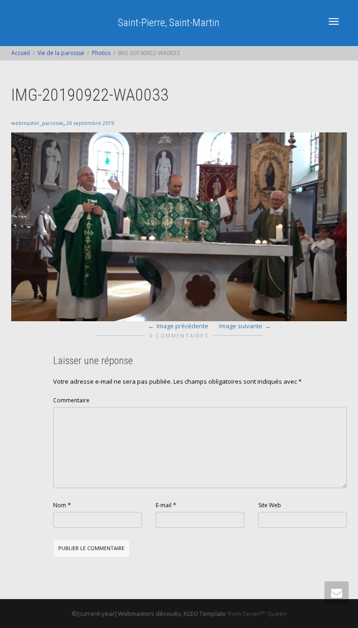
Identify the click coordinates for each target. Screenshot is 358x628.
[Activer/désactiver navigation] (334, 21)
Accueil (20, 53)
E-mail (164, 505)
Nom (59, 505)
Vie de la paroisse (60, 53)
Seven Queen (264, 613)
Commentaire (71, 400)
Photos (101, 53)
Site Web (269, 505)
